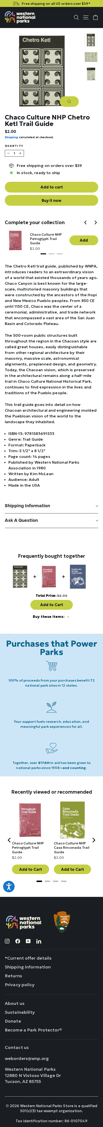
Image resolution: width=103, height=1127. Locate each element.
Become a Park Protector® (33, 1030)
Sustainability (20, 1012)
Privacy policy (20, 984)
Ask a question (21, 520)
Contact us (17, 1047)
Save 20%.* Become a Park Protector (62, 3)
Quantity (14, 146)
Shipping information (27, 506)
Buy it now (51, 200)
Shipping (11, 137)
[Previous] (86, 223)
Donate (13, 1021)
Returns (13, 976)
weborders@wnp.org (27, 1058)
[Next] (96, 223)
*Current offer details (28, 958)
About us (14, 1003)
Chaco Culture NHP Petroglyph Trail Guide (46, 238)
